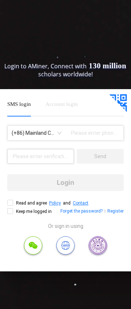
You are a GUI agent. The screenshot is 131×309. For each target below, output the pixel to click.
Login (65, 182)
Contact (80, 203)
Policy (55, 203)
